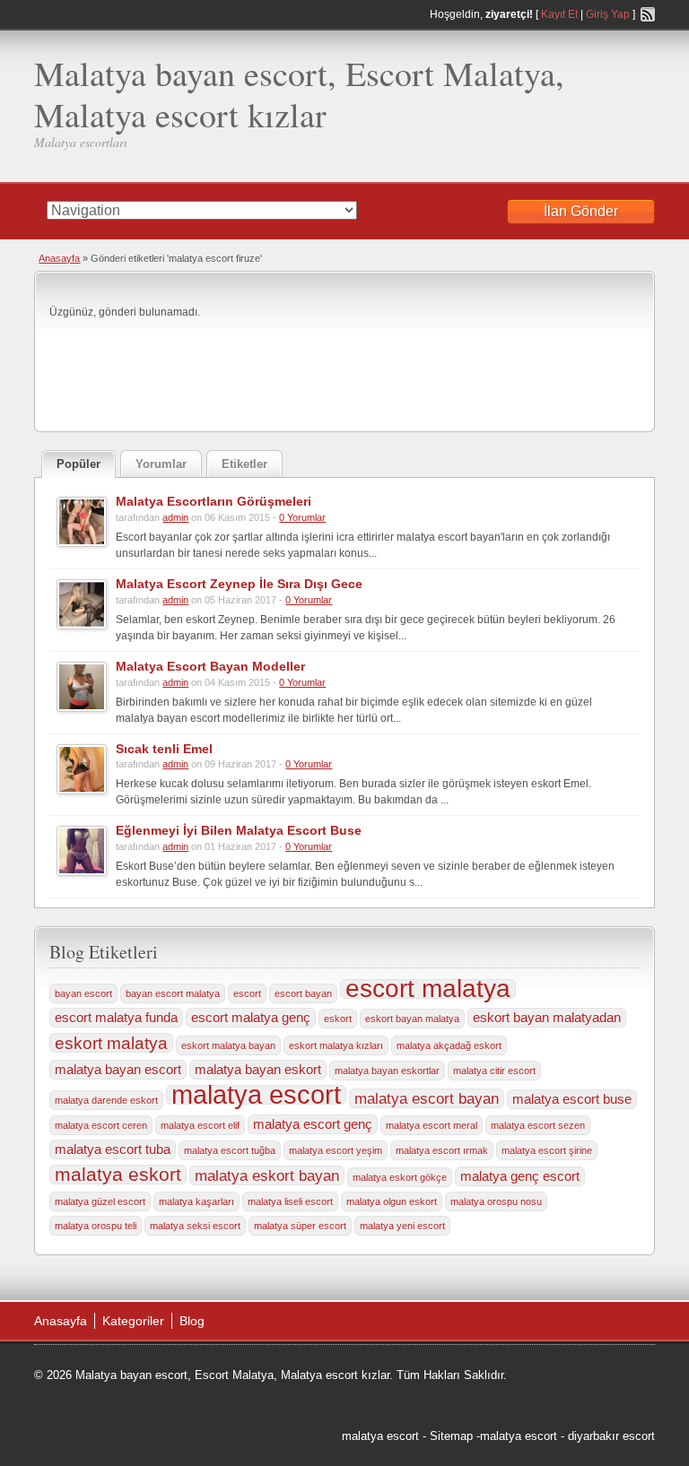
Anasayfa (59, 258)
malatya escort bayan (426, 1098)
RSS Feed (648, 14)
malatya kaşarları (196, 1201)
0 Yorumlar (302, 517)
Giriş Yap (608, 14)
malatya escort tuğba (229, 1150)
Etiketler (244, 464)
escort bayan (303, 993)
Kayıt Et (559, 14)
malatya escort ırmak (442, 1150)
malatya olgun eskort (391, 1201)
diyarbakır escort (611, 1436)
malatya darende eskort (106, 1100)
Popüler (78, 464)
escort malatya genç (250, 1018)
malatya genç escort (520, 1176)
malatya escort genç (312, 1124)
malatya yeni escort (402, 1225)
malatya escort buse (572, 1099)
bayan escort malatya (173, 993)
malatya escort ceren (101, 1125)
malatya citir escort (494, 1070)
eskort (338, 1018)
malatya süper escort (300, 1225)
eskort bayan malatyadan (547, 1018)
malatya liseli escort (290, 1201)
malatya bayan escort (118, 1070)
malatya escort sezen (538, 1125)
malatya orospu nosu (496, 1201)
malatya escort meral (431, 1125)
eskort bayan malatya (412, 1018)
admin (175, 517)
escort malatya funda (116, 1018)
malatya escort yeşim (335, 1150)
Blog (192, 1321)
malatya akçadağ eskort (449, 1045)
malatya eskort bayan (267, 1175)
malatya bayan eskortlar (387, 1070)
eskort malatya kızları (336, 1045)
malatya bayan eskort (258, 1070)
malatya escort (256, 1095)
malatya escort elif (200, 1125)
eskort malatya (111, 1043)
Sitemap (451, 1436)
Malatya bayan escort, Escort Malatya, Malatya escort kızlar (299, 93)
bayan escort (83, 993)
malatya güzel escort (100, 1201)
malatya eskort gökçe (400, 1177)
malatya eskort (118, 1174)
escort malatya (427, 989)
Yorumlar (161, 464)
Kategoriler (133, 1321)
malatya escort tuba (112, 1149)
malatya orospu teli (95, 1225)
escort (247, 993)
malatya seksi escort (195, 1225)
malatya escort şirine (546, 1150)
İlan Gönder (581, 211)
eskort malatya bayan (228, 1045)
